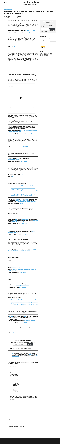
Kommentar (10, 405)
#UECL (22, 174)
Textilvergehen (30, 2)
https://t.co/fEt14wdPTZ (15, 267)
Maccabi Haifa (28, 348)
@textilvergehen (29, 130)
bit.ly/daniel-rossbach (15, 357)
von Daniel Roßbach (7, 16)
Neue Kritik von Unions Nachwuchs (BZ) (18, 307)
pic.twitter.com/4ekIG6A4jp (16, 332)
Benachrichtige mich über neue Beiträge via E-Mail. (16, 426)
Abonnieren (30, 344)
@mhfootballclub (25, 219)
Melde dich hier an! (53, 41)
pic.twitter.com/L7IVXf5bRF (23, 146)
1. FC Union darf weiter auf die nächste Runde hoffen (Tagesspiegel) (23, 194)
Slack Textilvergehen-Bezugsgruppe (46, 38)
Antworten (12, 370)
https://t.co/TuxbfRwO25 (31, 201)
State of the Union (8, 9)
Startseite (14, 6)
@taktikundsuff (23, 130)
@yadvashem (35, 220)
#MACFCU (26, 199)
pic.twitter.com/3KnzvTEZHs (13, 232)
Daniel (12, 353)
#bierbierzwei (33, 269)
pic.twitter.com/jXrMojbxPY (20, 221)
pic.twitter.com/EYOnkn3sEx (16, 131)
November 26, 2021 (27, 32)
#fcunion (15, 46)
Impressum (36, 6)
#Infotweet (10, 249)
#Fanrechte (19, 201)
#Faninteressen (18, 200)
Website (9, 423)
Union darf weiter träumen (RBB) (17, 193)
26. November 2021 (7, 17)
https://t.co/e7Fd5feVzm (12, 250)
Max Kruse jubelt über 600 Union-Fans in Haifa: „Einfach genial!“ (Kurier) (24, 186)
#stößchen (14, 270)
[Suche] (7, 3)
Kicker (21, 227)
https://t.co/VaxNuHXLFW (24, 285)
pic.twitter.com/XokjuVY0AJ (30, 30)
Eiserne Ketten (46, 53)
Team (21, 6)
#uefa (25, 201)
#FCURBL (35, 249)
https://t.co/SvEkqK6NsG (12, 67)
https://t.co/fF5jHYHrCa (17, 269)
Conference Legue (17, 348)
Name (9, 416)
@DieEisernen (34, 130)
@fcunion (17, 199)
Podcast (46, 54)
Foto (50, 53)
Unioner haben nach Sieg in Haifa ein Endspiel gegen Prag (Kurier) (23, 185)
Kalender (25, 6)
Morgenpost (26, 227)
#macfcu (19, 46)
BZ (19, 227)
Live (18, 6)
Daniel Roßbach (16, 352)
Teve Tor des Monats (45, 55)
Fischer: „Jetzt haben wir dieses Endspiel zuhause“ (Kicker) (21, 195)
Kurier (17, 227)
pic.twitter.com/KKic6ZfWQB (29, 320)
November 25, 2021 (18, 48)
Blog (4, 9)
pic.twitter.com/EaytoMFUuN (26, 250)
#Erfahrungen (25, 200)
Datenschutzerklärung (43, 6)
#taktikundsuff (28, 269)
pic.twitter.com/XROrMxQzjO (13, 159)
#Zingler (15, 220)
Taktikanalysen (31, 354)
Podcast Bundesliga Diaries (18, 276)
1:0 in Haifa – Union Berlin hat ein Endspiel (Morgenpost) (21, 191)
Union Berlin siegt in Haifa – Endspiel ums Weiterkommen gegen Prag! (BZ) (24, 190)
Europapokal (23, 348)
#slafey (13, 176)
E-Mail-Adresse (10, 419)
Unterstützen (30, 6)
